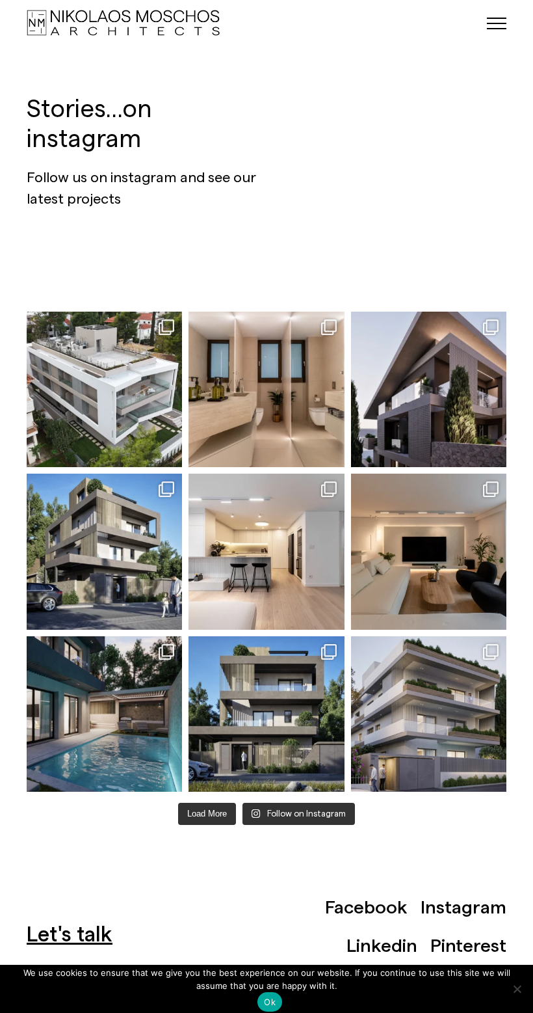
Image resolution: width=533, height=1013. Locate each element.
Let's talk (69, 935)
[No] (516, 988)
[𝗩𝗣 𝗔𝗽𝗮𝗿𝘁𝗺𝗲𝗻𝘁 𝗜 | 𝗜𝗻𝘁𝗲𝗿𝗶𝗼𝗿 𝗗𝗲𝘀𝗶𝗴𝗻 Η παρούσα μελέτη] (266, 389)
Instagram (463, 907)
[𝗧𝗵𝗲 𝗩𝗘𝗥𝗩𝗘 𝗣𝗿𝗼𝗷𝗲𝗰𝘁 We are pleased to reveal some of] (104, 551)
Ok (270, 1002)
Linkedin (381, 946)
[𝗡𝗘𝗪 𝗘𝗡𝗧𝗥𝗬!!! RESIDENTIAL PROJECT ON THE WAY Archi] (428, 389)
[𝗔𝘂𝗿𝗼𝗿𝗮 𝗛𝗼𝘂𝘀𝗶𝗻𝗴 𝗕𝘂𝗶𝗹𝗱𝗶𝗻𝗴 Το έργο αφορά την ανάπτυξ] (428, 714)
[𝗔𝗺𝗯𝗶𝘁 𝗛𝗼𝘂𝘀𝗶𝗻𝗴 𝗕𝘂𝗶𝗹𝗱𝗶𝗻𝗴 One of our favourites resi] (104, 389)
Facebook (366, 907)
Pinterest (468, 946)
